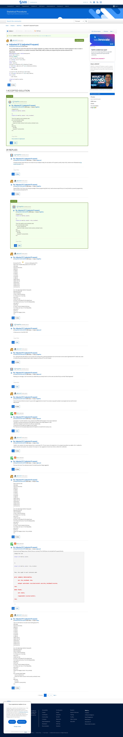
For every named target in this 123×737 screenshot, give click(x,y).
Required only (21, 722)
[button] (8, 45)
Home (7, 25)
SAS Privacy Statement (23, 711)
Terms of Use (38, 732)
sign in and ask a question (45, 35)
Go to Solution (80, 40)
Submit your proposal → (98, 58)
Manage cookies (17, 726)
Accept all (12, 722)
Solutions (59, 6)
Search (91, 2)
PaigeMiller (17, 101)
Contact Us (97, 2)
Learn (17, 6)
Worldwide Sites (94, 2)
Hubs (66, 6)
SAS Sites (101, 2)
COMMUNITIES (33, 2)
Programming (25, 6)
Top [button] (9, 701)
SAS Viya (41, 6)
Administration (50, 6)
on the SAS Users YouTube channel (105, 89)
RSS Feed (38, 31)
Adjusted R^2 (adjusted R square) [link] (31, 25)
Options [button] (11, 31)
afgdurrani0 (14, 40)
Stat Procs (19, 25)
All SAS (84, 2)
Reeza (17, 413)
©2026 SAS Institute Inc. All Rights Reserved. (59, 732)
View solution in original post (18, 138)
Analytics (33, 6)
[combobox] (47, 21)
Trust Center (45, 732)
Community (9, 6)
